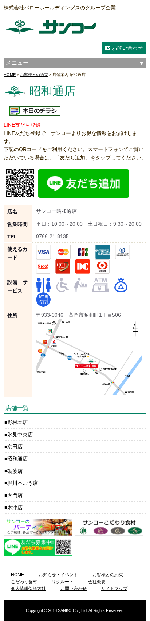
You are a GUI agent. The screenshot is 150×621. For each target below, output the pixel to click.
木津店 (15, 507)
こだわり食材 (24, 581)
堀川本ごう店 (22, 483)
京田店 (15, 447)
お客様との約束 (34, 74)
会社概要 (97, 581)
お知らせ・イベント (58, 574)
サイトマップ (114, 588)
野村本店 (17, 422)
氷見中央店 (20, 435)
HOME (10, 74)
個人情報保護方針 (28, 588)
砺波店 (15, 471)
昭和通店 (17, 459)
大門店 (15, 495)
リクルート (63, 581)
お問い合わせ (127, 48)
